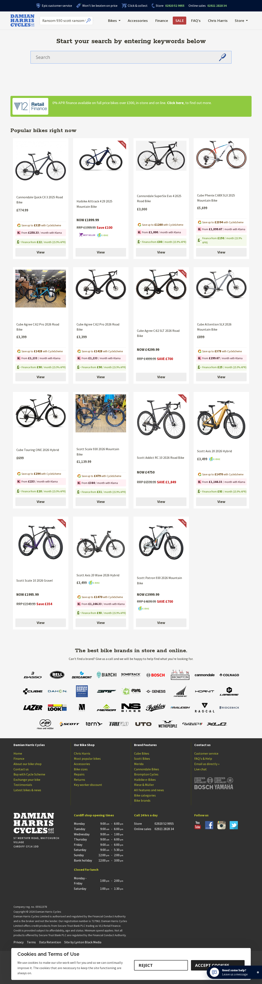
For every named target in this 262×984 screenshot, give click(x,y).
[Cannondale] (205, 675)
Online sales (197, 5)
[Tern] (94, 724)
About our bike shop (28, 764)
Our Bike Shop (84, 745)
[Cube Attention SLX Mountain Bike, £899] (221, 294)
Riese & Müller (144, 785)
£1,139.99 (84, 461)
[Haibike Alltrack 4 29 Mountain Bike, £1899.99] (101, 168)
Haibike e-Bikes (145, 780)
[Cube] (33, 691)
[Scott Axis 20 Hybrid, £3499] (221, 419)
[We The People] (168, 724)
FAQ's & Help (203, 758)
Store (160, 5)
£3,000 (142, 209)
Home (18, 753)
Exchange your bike (27, 780)
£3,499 (202, 459)
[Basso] (33, 675)
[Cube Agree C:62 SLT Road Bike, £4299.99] (161, 297)
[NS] (131, 708)
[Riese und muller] (45, 724)
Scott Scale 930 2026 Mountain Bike (98, 451)
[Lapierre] (229, 691)
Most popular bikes (87, 758)
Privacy (19, 942)
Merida (138, 764)
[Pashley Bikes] (156, 708)
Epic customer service (57, 5)
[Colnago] (229, 675)
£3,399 (21, 337)
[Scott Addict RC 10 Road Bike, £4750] (161, 423)
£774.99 (22, 210)
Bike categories (145, 795)
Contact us (21, 769)
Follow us (201, 815)
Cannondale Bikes (146, 769)
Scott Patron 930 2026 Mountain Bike (159, 580)
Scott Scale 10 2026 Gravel (34, 580)
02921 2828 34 (208, 5)
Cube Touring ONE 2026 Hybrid (37, 450)
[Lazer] (33, 708)
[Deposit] (82, 691)
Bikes (112, 20)
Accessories (138, 20)
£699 (20, 458)
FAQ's (196, 20)
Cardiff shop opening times (94, 815)
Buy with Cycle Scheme (29, 774)
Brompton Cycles (146, 774)
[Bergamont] (82, 675)
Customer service (206, 753)
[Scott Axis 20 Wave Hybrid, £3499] (101, 544)
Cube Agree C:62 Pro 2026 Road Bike (37, 327)
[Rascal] (205, 708)
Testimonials (23, 785)
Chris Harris (218, 20)
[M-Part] (82, 708)
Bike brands (142, 800)
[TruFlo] (119, 724)
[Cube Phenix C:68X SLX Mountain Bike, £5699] (221, 165)
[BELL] (57, 675)
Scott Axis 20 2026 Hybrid (214, 451)
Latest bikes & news (27, 790)
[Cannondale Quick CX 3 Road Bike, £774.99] (40, 166)
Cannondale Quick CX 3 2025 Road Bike (39, 199)
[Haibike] (180, 691)
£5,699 (202, 208)
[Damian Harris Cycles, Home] (22, 20)
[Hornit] (205, 691)
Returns (79, 780)
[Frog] (131, 691)
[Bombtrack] (131, 675)
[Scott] (70, 724)
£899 (200, 337)
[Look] (57, 708)
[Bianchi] (106, 675)
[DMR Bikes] (106, 691)
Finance (161, 20)
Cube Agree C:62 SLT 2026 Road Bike (158, 333)
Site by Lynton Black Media (82, 942)
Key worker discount (88, 785)
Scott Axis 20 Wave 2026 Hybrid (98, 575)
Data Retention (50, 942)
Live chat (200, 769)
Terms (31, 942)
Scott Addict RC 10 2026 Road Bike (160, 458)
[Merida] (106, 708)
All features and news (149, 790)
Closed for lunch (86, 869)
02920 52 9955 (170, 5)
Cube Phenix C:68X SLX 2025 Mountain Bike (216, 198)
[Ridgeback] (229, 708)
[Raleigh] (180, 708)
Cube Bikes (141, 753)
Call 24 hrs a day (146, 815)
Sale (179, 20)
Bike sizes (81, 769)
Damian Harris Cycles (29, 745)
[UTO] (143, 724)
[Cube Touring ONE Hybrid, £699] (40, 419)
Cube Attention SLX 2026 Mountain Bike (214, 327)
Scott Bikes (142, 758)
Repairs (79, 774)
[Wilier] (192, 724)
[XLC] (217, 724)
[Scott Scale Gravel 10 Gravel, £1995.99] (40, 547)
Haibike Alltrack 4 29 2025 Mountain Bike (94, 204)
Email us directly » (206, 764)
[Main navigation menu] (93, 20)
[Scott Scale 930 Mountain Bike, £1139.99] (101, 418)
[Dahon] (57, 691)
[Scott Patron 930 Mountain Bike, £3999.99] (161, 545)
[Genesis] (156, 691)
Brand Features (145, 745)
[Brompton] (180, 675)
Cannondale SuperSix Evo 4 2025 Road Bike (159, 198)
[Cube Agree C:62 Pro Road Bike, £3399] (40, 294)
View (41, 252)
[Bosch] (156, 675)
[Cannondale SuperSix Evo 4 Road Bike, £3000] (161, 165)
